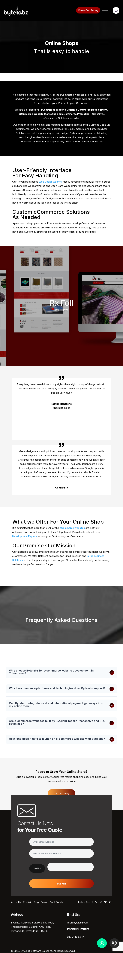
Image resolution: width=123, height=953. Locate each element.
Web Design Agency (50, 181)
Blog (36, 902)
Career (44, 902)
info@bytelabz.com (77, 922)
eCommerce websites (72, 527)
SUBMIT (61, 883)
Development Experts (24, 536)
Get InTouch (56, 902)
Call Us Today (61, 793)
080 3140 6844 (75, 936)
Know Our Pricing (88, 10)
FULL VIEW (61, 310)
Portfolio (27, 902)
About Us (16, 902)
